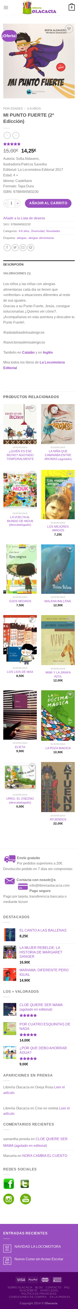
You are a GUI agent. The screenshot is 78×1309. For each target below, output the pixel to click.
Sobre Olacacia (20, 1287)
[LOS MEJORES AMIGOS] (58, 494)
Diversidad (37, 231)
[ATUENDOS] (58, 787)
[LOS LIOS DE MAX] (20, 639)
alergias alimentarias (41, 238)
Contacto (53, 1287)
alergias (22, 238)
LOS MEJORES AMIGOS (58, 528)
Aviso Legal (49, 1290)
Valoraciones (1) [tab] (17, 273)
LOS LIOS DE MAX (20, 672)
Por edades (13, 108)
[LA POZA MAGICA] (58, 715)
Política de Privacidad (39, 1293)
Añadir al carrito (48, 203)
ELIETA (20, 747)
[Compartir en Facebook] (7, 247)
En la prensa (60, 1296)
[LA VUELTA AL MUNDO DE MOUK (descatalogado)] (20, 490)
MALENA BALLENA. (58, 601)
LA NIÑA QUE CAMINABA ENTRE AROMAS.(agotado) (58, 455)
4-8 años (34, 108)
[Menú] (5, 7)
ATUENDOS (58, 819)
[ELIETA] (20, 715)
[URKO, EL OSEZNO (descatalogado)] (20, 776)
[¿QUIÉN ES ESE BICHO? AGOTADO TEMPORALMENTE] (20, 424)
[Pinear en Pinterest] (30, 247)
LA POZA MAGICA (58, 748)
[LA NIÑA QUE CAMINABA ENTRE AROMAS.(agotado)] (58, 424)
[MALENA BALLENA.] (58, 569)
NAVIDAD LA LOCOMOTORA (38, 1246)
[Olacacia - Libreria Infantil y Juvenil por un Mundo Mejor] (39, 7)
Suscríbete (28, 1290)
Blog (39, 1287)
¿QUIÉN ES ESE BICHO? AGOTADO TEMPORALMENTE (20, 455)
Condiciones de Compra (28, 1296)
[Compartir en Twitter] (15, 247)
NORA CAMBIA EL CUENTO (44, 1156)
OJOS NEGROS (20, 601)
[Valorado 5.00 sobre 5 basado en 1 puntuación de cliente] (39, 144)
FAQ (67, 1287)
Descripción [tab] (13, 264)
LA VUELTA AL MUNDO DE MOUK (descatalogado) (20, 521)
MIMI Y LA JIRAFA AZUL (58, 674)
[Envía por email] (22, 247)
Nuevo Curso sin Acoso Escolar (39, 1259)
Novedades (53, 231)
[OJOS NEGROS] (20, 569)
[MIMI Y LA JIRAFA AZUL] (58, 640)
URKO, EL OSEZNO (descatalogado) (20, 800)
